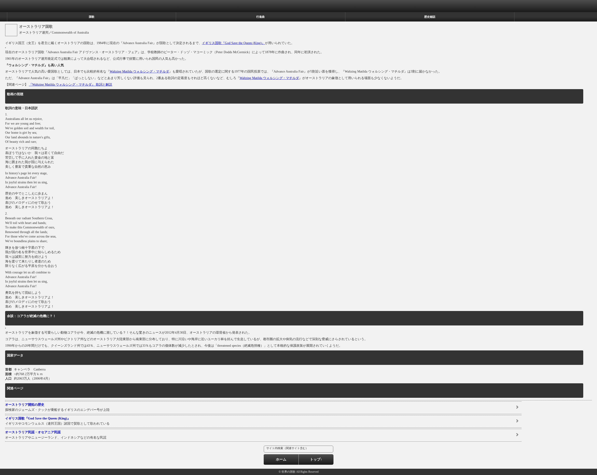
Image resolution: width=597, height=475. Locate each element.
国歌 (91, 16)
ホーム (281, 459)
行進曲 (260, 16)
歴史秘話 (429, 16)
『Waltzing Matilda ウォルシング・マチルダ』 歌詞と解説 (70, 84)
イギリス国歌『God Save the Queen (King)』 (233, 43)
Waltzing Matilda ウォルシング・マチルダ (139, 71)
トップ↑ (316, 459)
